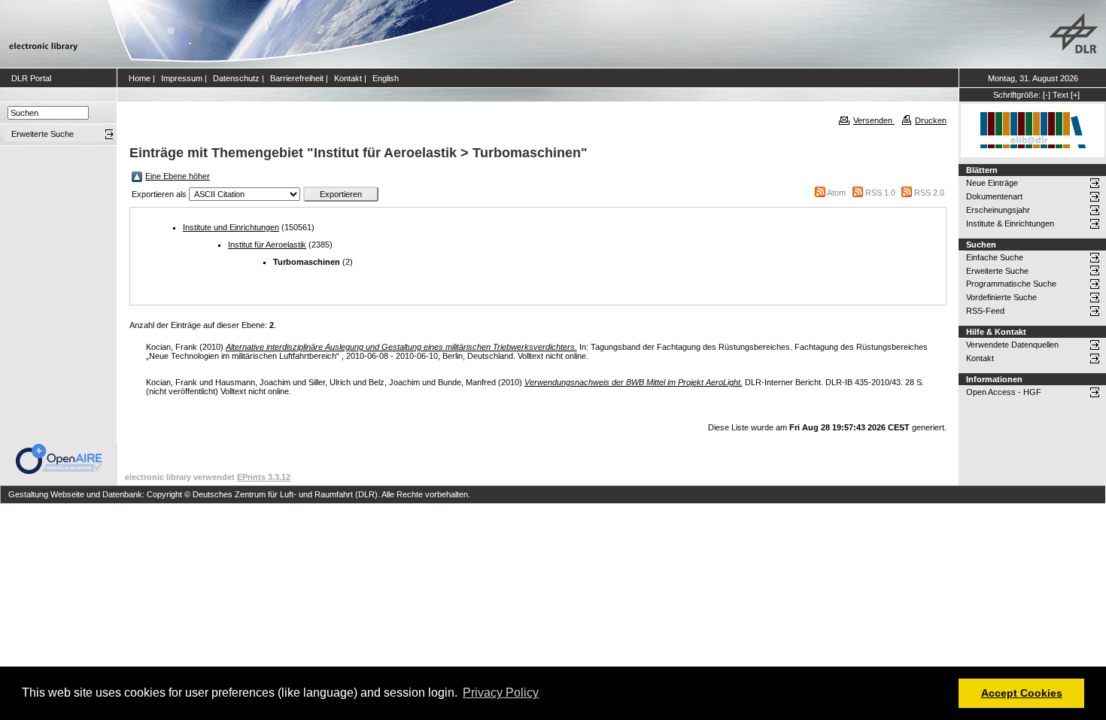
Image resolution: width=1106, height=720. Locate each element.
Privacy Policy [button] (501, 692)
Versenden (874, 120)
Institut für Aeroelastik (267, 244)
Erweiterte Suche (997, 270)
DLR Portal (31, 78)
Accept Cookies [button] (1021, 693)
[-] (1046, 94)
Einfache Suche (994, 257)
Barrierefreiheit (297, 78)
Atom (836, 192)
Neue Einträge (992, 182)
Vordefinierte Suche (1001, 297)
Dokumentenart (994, 196)
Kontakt (348, 78)
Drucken (930, 120)
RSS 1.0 (880, 192)
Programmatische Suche (1011, 283)
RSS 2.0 (929, 192)
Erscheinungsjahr (998, 209)
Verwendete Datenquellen (1012, 344)
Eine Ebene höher (177, 176)
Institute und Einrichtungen (231, 227)
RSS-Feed (985, 310)
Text (1060, 94)
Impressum (181, 78)
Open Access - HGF (1003, 391)
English (385, 78)
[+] (1075, 94)
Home (139, 78)
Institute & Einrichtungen (1010, 223)
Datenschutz (236, 78)
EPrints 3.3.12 (263, 477)
